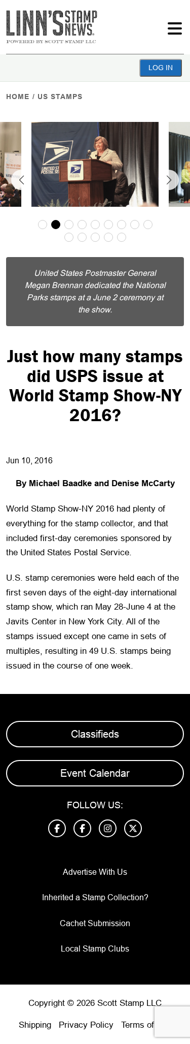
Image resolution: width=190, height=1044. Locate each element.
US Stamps (60, 96)
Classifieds (95, 734)
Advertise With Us (95, 872)
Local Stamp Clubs (95, 948)
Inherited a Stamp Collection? (95, 897)
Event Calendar (95, 773)
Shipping (35, 1025)
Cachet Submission (95, 923)
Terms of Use (146, 1025)
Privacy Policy (86, 1025)
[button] (21, 180)
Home (17, 96)
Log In (160, 68)
